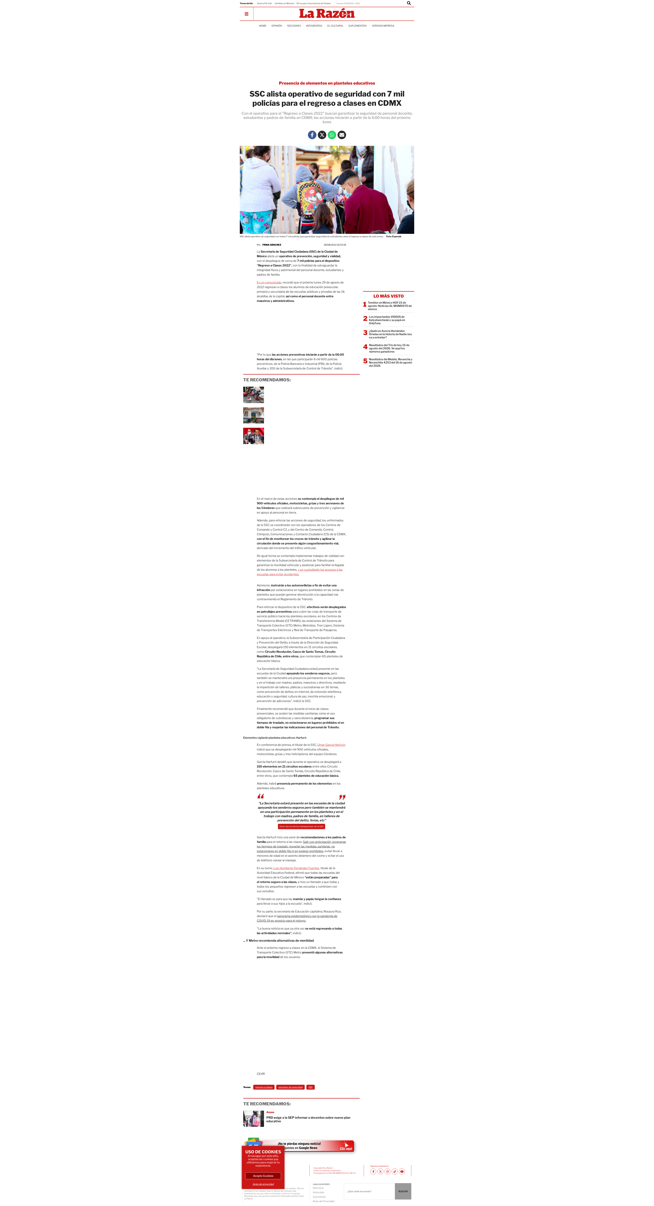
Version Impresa (383, 25)
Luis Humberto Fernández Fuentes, (296, 868)
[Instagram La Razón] (388, 1171)
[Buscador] (409, 3)
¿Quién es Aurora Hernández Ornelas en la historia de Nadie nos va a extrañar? (390, 334)
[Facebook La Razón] (312, 135)
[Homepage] (327, 13)
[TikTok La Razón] (395, 1171)
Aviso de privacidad (263, 1184)
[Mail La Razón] (342, 135)
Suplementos (357, 25)
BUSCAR (403, 1191)
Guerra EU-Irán (264, 3)
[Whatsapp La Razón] (332, 135)
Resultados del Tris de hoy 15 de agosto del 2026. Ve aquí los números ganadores (389, 348)
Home (262, 25)
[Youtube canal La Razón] (402, 1171)
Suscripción (319, 1196)
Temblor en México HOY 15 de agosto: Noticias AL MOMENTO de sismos (390, 306)
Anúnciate (318, 1192)
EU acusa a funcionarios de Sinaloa (314, 3)
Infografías (314, 25)
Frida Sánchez (271, 244)
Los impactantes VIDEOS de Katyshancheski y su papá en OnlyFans (387, 320)
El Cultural (335, 25)
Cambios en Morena (284, 3)
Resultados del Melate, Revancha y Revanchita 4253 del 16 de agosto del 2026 (390, 362)
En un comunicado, (269, 282)
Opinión (276, 25)
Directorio (318, 1187)
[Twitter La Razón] (322, 135)
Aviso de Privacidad (323, 1201)
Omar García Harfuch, (331, 745)
